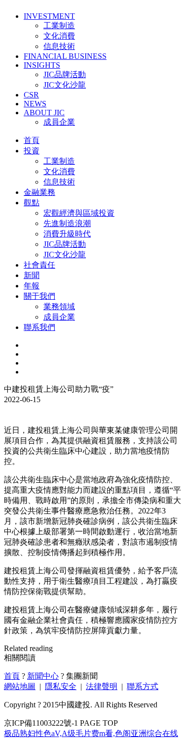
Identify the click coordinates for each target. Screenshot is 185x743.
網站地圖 (20, 686)
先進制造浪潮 (67, 223)
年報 (31, 285)
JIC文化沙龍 (64, 85)
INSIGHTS (42, 65)
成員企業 (59, 122)
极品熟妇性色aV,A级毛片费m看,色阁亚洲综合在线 (91, 733)
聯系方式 (142, 686)
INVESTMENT (49, 16)
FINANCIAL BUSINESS (65, 56)
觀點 (31, 202)
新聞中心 (43, 676)
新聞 (31, 275)
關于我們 (39, 296)
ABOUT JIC (44, 112)
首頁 (31, 140)
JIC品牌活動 (64, 74)
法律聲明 (101, 686)
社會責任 (39, 265)
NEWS (35, 103)
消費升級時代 (67, 234)
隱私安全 (60, 686)
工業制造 (59, 25)
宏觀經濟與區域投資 (78, 213)
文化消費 (59, 36)
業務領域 (59, 306)
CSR (31, 95)
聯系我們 (39, 327)
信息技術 (59, 46)
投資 (31, 150)
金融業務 (39, 192)
